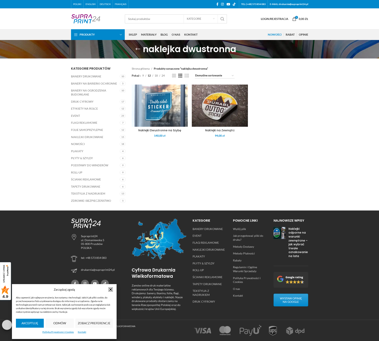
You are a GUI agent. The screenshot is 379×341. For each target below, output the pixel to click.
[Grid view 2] (174, 75)
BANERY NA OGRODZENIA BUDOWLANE (88, 92)
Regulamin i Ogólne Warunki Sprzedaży (245, 269)
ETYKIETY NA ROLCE (84, 108)
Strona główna (141, 68)
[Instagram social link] (222, 4)
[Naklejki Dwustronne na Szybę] (160, 106)
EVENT (75, 115)
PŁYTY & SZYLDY (82, 158)
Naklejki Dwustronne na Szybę (159, 130)
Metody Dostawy (243, 246)
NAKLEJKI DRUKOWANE (87, 137)
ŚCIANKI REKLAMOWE (86, 179)
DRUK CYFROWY (82, 101)
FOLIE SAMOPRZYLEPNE (87, 130)
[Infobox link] (98, 271)
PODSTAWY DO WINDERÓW (89, 165)
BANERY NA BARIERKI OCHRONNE (94, 83)
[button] (111, 289)
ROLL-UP (76, 172)
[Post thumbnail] (279, 243)
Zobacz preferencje (94, 323)
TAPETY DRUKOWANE (85, 186)
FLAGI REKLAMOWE (84, 122)
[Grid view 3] (180, 75)
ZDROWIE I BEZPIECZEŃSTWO (91, 200)
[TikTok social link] (234, 4)
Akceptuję (29, 323)
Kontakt (82, 331)
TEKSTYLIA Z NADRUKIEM (88, 193)
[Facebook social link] (217, 4)
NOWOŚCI (78, 144)
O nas (236, 288)
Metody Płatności (244, 253)
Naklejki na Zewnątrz (220, 130)
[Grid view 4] (187, 75)
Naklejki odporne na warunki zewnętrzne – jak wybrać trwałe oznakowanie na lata (298, 242)
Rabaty (237, 260)
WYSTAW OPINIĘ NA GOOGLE (291, 300)
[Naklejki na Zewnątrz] (220, 106)
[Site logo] (86, 18)
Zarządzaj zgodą (7, 325)
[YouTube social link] (228, 4)
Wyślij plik (239, 229)
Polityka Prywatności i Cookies (58, 331)
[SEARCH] (222, 18)
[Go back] (138, 49)
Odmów (59, 323)
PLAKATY (77, 151)
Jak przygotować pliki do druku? (248, 237)
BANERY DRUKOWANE (86, 76)
